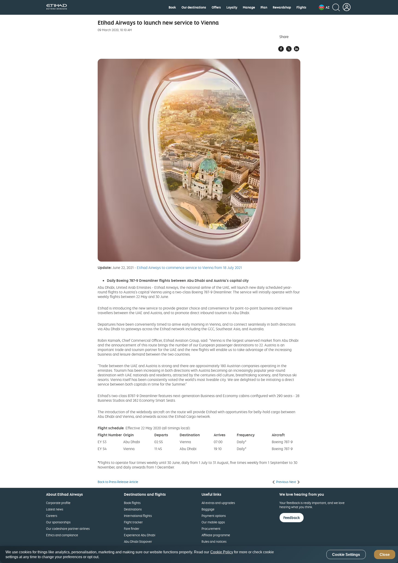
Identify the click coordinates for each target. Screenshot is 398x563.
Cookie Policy (221, 552)
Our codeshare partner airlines (68, 528)
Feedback (291, 517)
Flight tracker (133, 522)
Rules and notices (214, 541)
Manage (249, 7)
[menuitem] (172, 7)
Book (172, 7)
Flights (301, 7)
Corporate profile (58, 503)
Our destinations (193, 7)
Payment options (214, 515)
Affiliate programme (216, 535)
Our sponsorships (58, 522)
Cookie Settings (346, 555)
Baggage (208, 509)
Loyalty (231, 7)
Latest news (54, 509)
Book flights (132, 503)
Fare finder (131, 528)
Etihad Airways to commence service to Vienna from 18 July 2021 (189, 267)
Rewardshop (282, 7)
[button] (324, 7)
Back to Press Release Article (118, 482)
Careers (51, 515)
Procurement (211, 528)
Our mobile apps (213, 522)
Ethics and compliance (62, 535)
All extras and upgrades (218, 503)
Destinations (133, 509)
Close (385, 555)
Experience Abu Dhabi (139, 535)
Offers (216, 7)
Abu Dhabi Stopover (138, 541)
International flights (138, 515)
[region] (199, 554)
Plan (263, 7)
